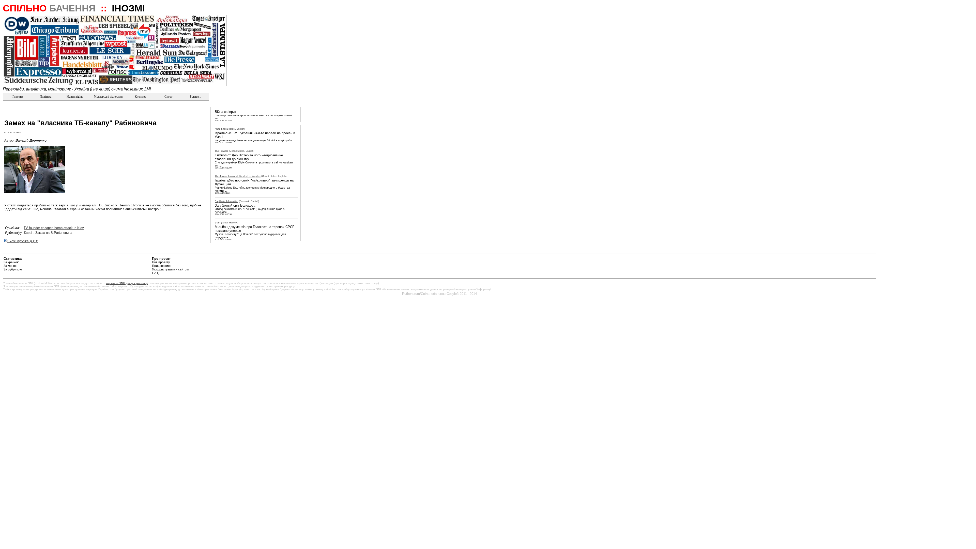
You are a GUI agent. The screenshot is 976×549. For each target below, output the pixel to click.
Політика (45, 96)
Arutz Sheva (221, 129)
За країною (11, 262)
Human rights (75, 96)
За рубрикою (13, 269)
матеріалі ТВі (92, 205)
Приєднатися (161, 266)
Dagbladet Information (226, 201)
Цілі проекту (161, 262)
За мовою (10, 266)
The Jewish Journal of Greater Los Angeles (238, 176)
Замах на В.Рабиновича (53, 233)
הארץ (218, 222)
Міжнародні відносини (108, 96)
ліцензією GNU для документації (127, 283)
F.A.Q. (156, 273)
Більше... (195, 96)
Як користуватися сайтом (170, 269)
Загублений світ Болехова (235, 205)
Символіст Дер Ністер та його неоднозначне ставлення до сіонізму (249, 157)
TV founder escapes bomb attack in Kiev (54, 228)
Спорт (168, 96)
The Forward (221, 151)
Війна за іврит (225, 112)
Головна (17, 96)
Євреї (28, 233)
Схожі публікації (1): (22, 241)
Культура (140, 96)
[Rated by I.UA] (864, 259)
